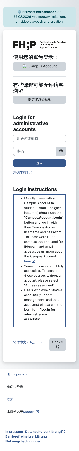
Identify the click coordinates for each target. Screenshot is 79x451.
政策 (10, 399)
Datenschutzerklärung (43, 432)
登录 (39, 163)
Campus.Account (42, 66)
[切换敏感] (61, 151)
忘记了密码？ (23, 173)
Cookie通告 (57, 344)
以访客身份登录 (39, 99)
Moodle (29, 412)
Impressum (21, 374)
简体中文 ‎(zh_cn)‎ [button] (26, 342)
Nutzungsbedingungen (23, 441)
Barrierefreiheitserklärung (26, 436)
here (27, 261)
